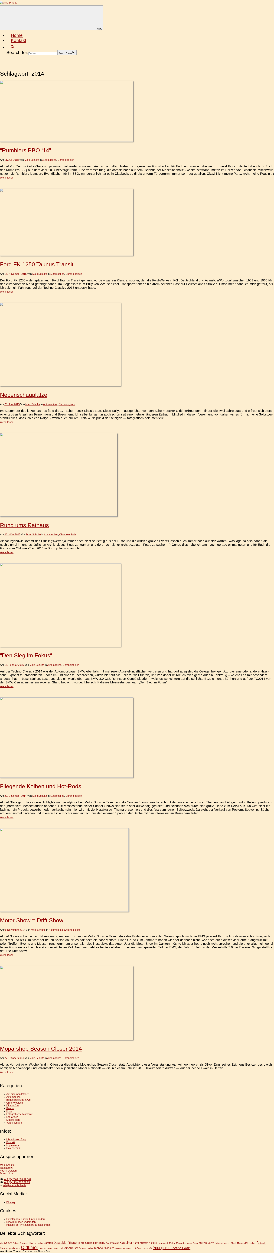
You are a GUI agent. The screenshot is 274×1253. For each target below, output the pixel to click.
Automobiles (49, 160)
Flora (9, 1111)
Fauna (10, 1108)
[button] (12, 47)
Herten (97, 1242)
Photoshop (48, 1248)
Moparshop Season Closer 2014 (41, 1048)
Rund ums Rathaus (24, 525)
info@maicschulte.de (14, 1185)
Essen (74, 1242)
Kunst (136, 1243)
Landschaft (163, 1243)
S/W (76, 1248)
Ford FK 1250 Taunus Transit (36, 264)
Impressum (12, 1145)
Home (17, 35)
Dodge (40, 1243)
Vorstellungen (14, 1122)
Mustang (241, 1243)
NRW (18, 1248)
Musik (234, 1243)
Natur (261, 1242)
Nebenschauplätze (23, 395)
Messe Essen (192, 1243)
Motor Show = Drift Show (31, 920)
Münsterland (250, 1243)
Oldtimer (29, 1247)
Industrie (114, 1243)
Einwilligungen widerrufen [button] (21, 1222)
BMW (10, 1243)
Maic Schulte (31, 160)
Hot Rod (105, 1243)
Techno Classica (104, 1248)
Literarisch (12, 1117)
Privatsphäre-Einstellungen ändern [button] (26, 1219)
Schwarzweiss (86, 1248)
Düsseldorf (60, 1242)
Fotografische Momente (19, 1114)
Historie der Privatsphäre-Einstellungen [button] (28, 1224)
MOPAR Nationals (215, 1243)
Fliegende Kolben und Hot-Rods (40, 786)
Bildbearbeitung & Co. (18, 1099)
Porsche (68, 1248)
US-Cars (137, 1248)
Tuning (129, 1248)
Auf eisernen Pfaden (17, 1094)
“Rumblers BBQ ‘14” (25, 150)
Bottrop (16, 1243)
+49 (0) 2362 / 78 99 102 (17, 1179)
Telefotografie (120, 1248)
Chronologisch (66, 160)
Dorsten (48, 1242)
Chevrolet (24, 1243)
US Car (145, 1248)
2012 (3, 1242)
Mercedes (181, 1243)
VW (150, 1248)
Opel (41, 1248)
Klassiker (126, 1242)
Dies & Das (12, 1105)
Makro (172, 1243)
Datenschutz (13, 1148)
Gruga (88, 1242)
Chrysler (32, 1243)
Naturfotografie (7, 1248)
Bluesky (10, 1202)
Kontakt (18, 40)
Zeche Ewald (181, 1248)
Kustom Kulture (148, 1243)
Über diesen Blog (16, 1139)
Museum (227, 1243)
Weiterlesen (6, 177)
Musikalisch (13, 1119)
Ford (82, 1242)
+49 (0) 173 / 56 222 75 (17, 1182)
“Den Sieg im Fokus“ (26, 655)
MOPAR (203, 1243)
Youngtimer (162, 1248)
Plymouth (58, 1248)
